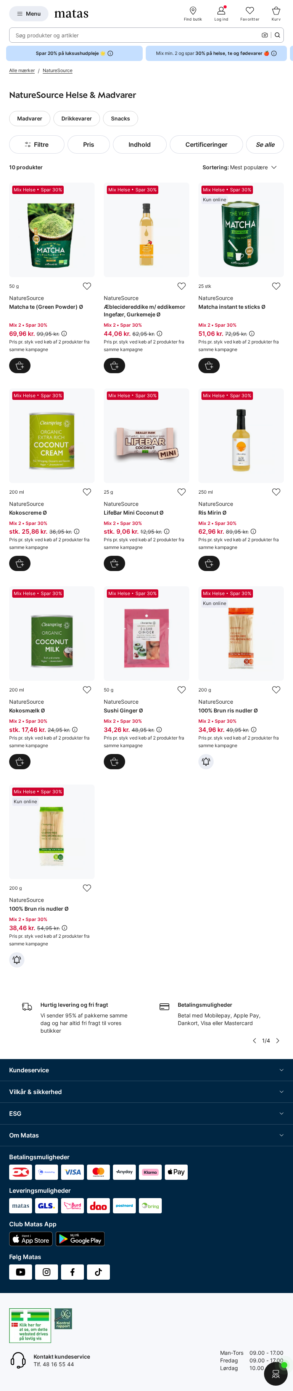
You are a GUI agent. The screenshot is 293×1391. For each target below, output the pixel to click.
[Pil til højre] (287, 53)
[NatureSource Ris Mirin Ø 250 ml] (241, 479)
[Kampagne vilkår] (64, 334)
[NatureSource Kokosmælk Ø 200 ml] (52, 677)
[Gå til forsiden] (71, 13)
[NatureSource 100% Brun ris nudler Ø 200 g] (241, 677)
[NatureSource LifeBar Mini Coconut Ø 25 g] (146, 479)
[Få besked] (206, 761)
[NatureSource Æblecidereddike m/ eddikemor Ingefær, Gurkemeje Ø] (146, 278)
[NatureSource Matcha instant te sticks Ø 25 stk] (241, 278)
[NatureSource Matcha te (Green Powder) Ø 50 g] (52, 278)
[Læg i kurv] (20, 365)
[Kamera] (265, 35)
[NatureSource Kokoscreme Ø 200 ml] (52, 479)
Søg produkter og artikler (47, 35)
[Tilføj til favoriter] (87, 286)
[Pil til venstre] (254, 1041)
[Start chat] (276, 1374)
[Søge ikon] (277, 35)
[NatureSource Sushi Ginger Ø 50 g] (146, 677)
